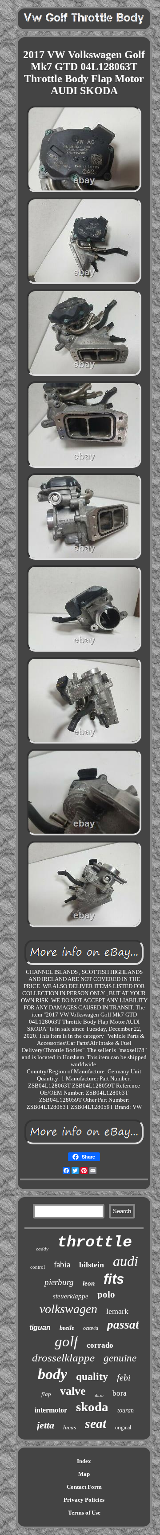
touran (125, 1410)
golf (66, 1341)
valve (73, 1391)
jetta (45, 1425)
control (37, 1267)
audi (125, 1261)
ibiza (99, 1395)
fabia (62, 1264)
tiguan (40, 1327)
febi (124, 1377)
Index (84, 1461)
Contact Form (84, 1487)
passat (123, 1324)
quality (92, 1376)
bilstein (91, 1264)
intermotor (51, 1410)
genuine (120, 1358)
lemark (117, 1311)
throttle (94, 1242)
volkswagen (68, 1309)
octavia (90, 1328)
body (52, 1374)
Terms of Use (84, 1512)
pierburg (59, 1282)
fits (114, 1279)
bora (119, 1393)
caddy (42, 1248)
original (123, 1427)
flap (46, 1394)
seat (95, 1423)
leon (89, 1283)
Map (84, 1474)
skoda (92, 1407)
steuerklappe (70, 1296)
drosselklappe (63, 1358)
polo (106, 1294)
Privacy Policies (84, 1499)
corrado (100, 1345)
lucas (69, 1427)
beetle (67, 1328)
